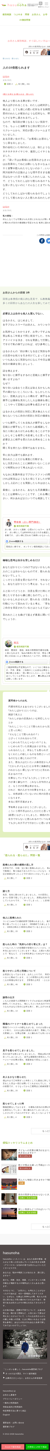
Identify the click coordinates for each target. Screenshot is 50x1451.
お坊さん (36, 14)
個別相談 (6, 14)
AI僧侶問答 (25, 20)
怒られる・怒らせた (11, 58)
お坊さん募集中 (10, 1395)
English (6, 1415)
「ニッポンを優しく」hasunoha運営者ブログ (23, 1369)
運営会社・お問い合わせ (13, 1423)
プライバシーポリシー (12, 1399)
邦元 (16, 642)
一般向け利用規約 (10, 1403)
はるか (6, 76)
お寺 (45, 14)
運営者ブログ (9, 1427)
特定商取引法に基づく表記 (14, 1411)
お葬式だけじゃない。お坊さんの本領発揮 (24, 1378)
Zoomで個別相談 (13, 1447)
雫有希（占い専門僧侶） (27, 522)
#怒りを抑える (9, 94)
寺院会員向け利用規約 (12, 1407)
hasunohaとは (9, 1391)
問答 (27, 14)
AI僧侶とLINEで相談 (37, 1447)
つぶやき (18, 14)
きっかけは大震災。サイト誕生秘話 (21, 1374)
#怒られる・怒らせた (25, 94)
